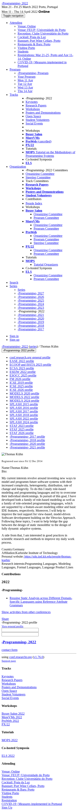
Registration (9, 800)
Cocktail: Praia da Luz (32, 37)
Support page (9, 660)
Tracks (14, 94)
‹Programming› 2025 (31, 300)
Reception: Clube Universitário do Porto (43, 33)
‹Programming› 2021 (31, 315)
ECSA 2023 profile (22, 368)
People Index (34, 203)
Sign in (14, 336)
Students (23, 51)
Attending (16, 22)
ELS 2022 (8, 755)
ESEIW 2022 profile (23, 372)
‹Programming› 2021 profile (27, 447)
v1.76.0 (38, 657)
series (33, 346)
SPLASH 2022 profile (24, 418)
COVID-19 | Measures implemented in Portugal (32, 804)
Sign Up (7, 807)
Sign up (14, 339)
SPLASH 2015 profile (24, 404)
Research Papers (36, 105)
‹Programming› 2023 (31, 307)
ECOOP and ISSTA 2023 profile (30, 364)
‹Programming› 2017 (31, 329)
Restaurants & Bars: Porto (34, 44)
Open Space (33, 116)
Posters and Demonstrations (43, 112)
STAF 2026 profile (22, 433)
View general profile (12, 626)
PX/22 (6, 724)
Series (21, 289)
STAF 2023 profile (22, 425)
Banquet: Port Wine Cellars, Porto (39, 40)
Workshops (33, 109)
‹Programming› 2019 (31, 322)
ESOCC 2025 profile (23, 375)
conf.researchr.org (20, 657)
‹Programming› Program (33, 73)
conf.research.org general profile (30, 357)
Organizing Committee (40, 173)
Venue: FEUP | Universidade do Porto (42, 30)
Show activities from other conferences (26, 612)
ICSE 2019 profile (21, 382)
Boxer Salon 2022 (13, 713)
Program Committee (46, 217)
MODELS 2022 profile (24, 397)
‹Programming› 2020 (31, 318)
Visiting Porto (26, 48)
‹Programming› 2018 (31, 325)
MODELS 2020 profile (24, 393)
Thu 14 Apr (25, 91)
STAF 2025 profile (22, 429)
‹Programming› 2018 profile (27, 440)
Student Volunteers (37, 120)
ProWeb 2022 (10, 720)
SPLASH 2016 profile (24, 407)
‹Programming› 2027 (31, 293)
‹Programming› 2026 (31, 297)
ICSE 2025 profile (21, 386)
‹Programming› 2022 (15, 346)
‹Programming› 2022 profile (18, 350)
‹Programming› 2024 (31, 304)
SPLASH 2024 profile (24, 422)
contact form (9, 650)
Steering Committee (38, 177)
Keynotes (32, 102)
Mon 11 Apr (25, 80)
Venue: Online (27, 26)
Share (5, 619)
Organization (18, 166)
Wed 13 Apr (25, 87)
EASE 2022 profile (22, 361)
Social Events (34, 123)
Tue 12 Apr (25, 84)
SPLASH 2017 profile (24, 411)
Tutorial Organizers (46, 264)
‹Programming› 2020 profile (27, 443)
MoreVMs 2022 (12, 717)
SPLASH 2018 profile (24, 415)
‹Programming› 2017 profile (27, 436)
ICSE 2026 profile (21, 390)
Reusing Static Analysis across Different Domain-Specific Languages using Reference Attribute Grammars (41, 601)
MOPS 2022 (10, 740)
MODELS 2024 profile (24, 400)
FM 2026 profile (20, 379)
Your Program (26, 76)
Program (15, 69)
